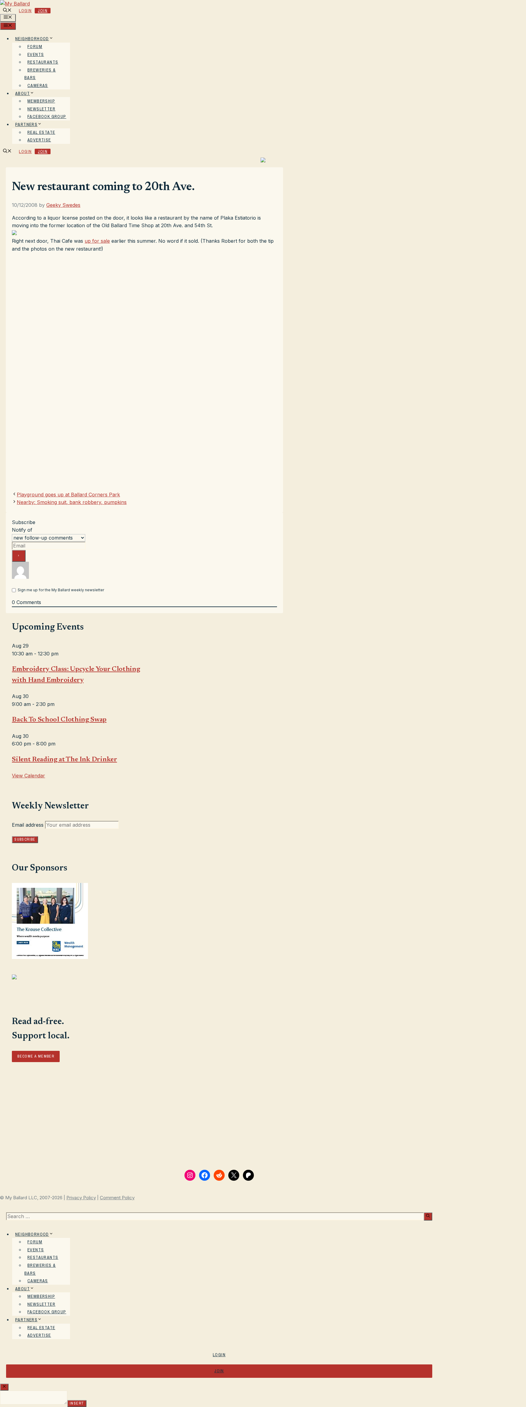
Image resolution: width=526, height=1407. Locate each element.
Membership (41, 101)
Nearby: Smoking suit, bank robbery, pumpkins (72, 502)
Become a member (35, 1056)
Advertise (39, 140)
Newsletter (41, 109)
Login (25, 10)
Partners (26, 124)
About (22, 93)
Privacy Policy (81, 1197)
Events (35, 54)
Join (42, 10)
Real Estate (41, 132)
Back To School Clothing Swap (59, 720)
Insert (77, 1403)
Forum (34, 46)
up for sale (97, 241)
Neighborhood (32, 38)
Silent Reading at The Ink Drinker (64, 759)
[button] (7, 10)
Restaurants (42, 62)
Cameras (37, 85)
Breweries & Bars (40, 74)
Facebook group (46, 116)
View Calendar (28, 776)
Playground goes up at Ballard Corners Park (68, 495)
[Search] (428, 1216)
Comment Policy (117, 1197)
